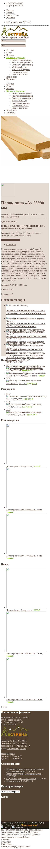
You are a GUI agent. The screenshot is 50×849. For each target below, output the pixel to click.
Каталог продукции (15, 57)
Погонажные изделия (21, 60)
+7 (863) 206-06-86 (14, 6)
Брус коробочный (35, 357)
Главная (10, 50)
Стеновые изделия (20, 72)
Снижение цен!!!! (14, 781)
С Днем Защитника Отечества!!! (21, 778)
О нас (9, 53)
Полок (34, 214)
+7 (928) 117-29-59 (21, 746)
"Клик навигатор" (29, 825)
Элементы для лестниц (22, 65)
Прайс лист (11, 77)
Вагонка (10, 321)
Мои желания (12, 15)
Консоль (10, 10)
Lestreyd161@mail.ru (16, 748)
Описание (11, 244)
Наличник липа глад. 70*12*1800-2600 (26, 396)
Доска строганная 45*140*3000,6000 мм (23, 412)
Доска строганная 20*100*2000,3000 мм (23, 381)
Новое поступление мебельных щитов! (24, 774)
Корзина (10, 13)
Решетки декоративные (22, 62)
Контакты (10, 79)
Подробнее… (7, 844)
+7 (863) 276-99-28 (14, 3)
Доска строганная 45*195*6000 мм (23, 368)
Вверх (4, 707)
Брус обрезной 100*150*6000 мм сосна (24, 556)
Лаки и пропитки (20, 74)
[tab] (27, 244)
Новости (10, 55)
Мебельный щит (19, 67)
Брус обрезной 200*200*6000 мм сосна (24, 510)
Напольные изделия (21, 69)
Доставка (10, 17)
